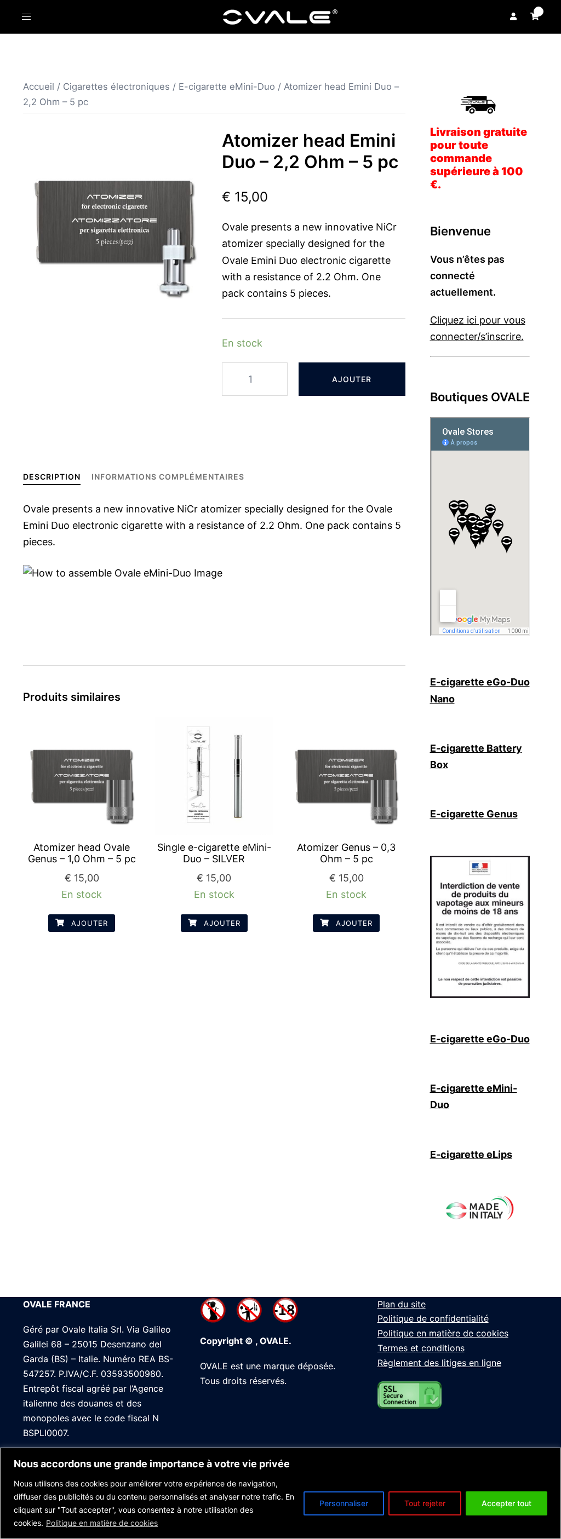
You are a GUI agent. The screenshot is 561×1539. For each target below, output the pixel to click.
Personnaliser (343, 1503)
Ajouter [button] (88, 923)
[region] (280, 1493)
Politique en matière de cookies (102, 1523)
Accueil (38, 86)
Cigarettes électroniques (116, 86)
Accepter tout (506, 1503)
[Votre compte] (512, 16)
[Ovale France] (280, 16)
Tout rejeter (424, 1503)
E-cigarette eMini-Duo (227, 86)
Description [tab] (52, 476)
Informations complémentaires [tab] (167, 476)
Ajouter (351, 379)
